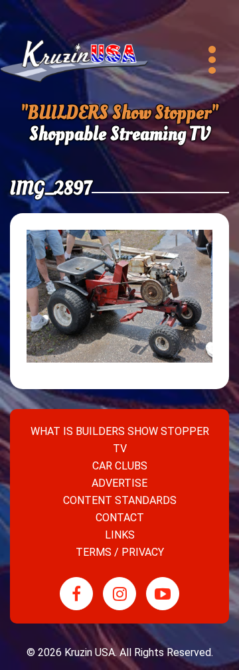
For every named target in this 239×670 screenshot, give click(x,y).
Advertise (119, 483)
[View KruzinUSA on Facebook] (76, 593)
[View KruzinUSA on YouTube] (162, 593)
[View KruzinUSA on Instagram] (119, 593)
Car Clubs (119, 466)
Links (120, 535)
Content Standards (120, 500)
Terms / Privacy (120, 552)
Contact (120, 517)
